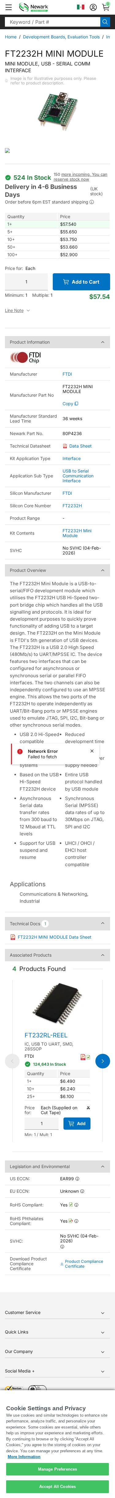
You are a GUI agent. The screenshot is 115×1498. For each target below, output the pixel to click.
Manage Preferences (57, 1469)
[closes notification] (92, 751)
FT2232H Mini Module (77, 533)
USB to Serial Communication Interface (78, 475)
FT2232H (72, 505)
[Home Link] (42, 7)
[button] (8, 7)
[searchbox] (52, 22)
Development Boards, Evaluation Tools (61, 36)
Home (11, 36)
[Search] (105, 22)
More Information (24, 1456)
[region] (57, 1444)
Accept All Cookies (57, 1486)
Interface (72, 458)
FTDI (67, 374)
